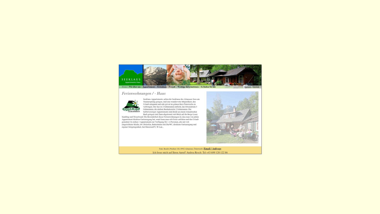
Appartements (149, 86)
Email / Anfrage (212, 148)
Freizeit (172, 86)
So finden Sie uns (208, 86)
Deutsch (247, 86)
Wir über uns (135, 86)
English (256, 86)
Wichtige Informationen (188, 86)
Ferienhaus (162, 86)
